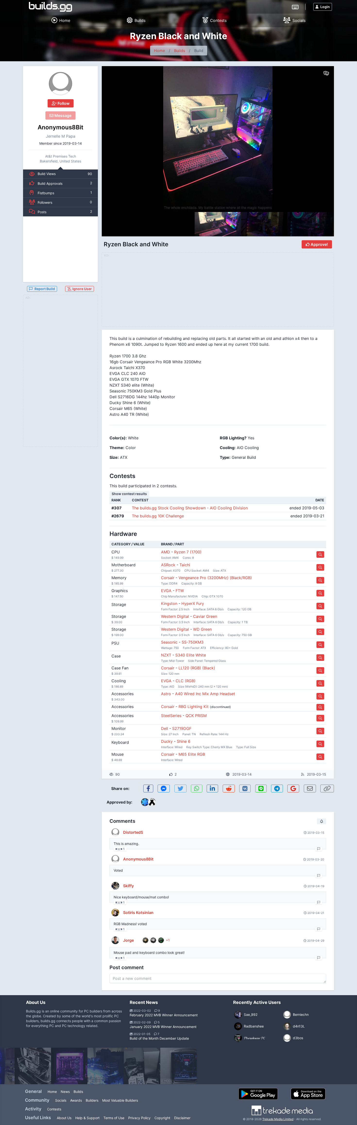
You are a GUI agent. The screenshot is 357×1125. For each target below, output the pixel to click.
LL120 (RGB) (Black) (196, 667)
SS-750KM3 (193, 642)
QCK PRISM (196, 715)
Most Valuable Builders (120, 1100)
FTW (180, 590)
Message (62, 115)
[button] (320, 139)
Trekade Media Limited (277, 1119)
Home (159, 50)
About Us (64, 1118)
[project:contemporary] (142, 1066)
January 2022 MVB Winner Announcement (163, 1027)
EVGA (166, 590)
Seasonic (169, 642)
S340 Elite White (190, 655)
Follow (63, 103)
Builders (92, 1100)
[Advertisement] (60, 249)
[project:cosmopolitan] (178, 1066)
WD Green (202, 629)
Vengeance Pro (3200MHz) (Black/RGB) (215, 577)
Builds (179, 50)
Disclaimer (182, 1118)
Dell (164, 728)
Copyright (162, 1118)
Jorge (128, 940)
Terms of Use (113, 1118)
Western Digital (175, 616)
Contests (54, 1109)
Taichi (184, 564)
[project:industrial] (105, 1066)
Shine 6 (183, 741)
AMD (165, 551)
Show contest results (129, 494)
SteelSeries (171, 715)
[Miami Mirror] (69, 1066)
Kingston (169, 603)
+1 (168, 940)
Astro (166, 693)
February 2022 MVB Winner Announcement (164, 1015)
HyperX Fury (192, 603)
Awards (76, 1100)
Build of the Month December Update (159, 1038)
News (65, 1092)
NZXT (166, 655)
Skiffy (128, 885)
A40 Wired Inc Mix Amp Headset (205, 693)
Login (325, 7)
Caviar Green (205, 616)
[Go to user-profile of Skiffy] (115, 886)
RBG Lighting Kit (193, 706)
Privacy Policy (139, 1118)
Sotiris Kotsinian (138, 912)
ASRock (168, 564)
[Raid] (33, 1066)
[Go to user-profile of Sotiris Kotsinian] (115, 912)
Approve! (319, 244)
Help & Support (87, 1118)
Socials (60, 1100)
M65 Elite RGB (191, 754)
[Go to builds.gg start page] (50, 7)
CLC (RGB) (186, 680)
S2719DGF (181, 728)
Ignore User (82, 289)
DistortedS (133, 832)
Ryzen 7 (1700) (188, 551)
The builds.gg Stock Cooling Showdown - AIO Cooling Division (190, 507)
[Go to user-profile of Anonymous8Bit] (60, 83)
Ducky (167, 741)
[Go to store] (320, 554)
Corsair (167, 577)
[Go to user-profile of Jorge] (115, 940)
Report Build (44, 289)
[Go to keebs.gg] (295, 6)
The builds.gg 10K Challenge (158, 516)
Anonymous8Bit (60, 127)
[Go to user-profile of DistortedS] (115, 832)
